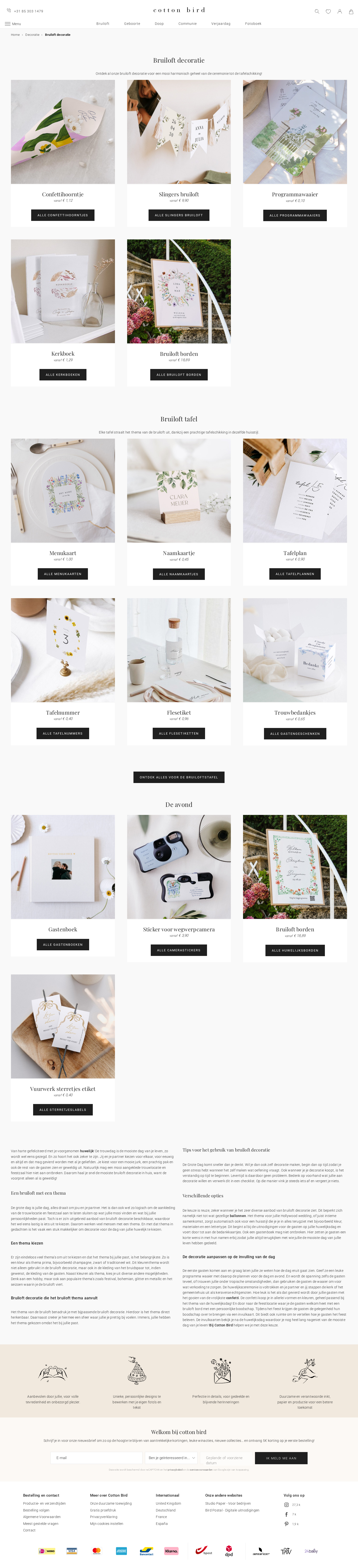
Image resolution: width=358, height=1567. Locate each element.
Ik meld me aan (281, 1458)
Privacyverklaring (103, 1517)
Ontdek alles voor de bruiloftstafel (179, 777)
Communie (188, 24)
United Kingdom (168, 1503)
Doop (159, 24)
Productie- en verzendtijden (44, 1503)
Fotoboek (253, 24)
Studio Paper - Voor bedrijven (228, 1503)
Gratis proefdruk (103, 1510)
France (161, 1517)
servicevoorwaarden (201, 1469)
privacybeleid (175, 1469)
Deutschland (166, 1510)
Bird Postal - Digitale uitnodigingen (232, 1510)
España (162, 1524)
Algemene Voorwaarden (42, 1517)
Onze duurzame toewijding (111, 1503)
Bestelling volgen (36, 1510)
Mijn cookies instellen (106, 1524)
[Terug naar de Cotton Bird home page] (179, 16)
